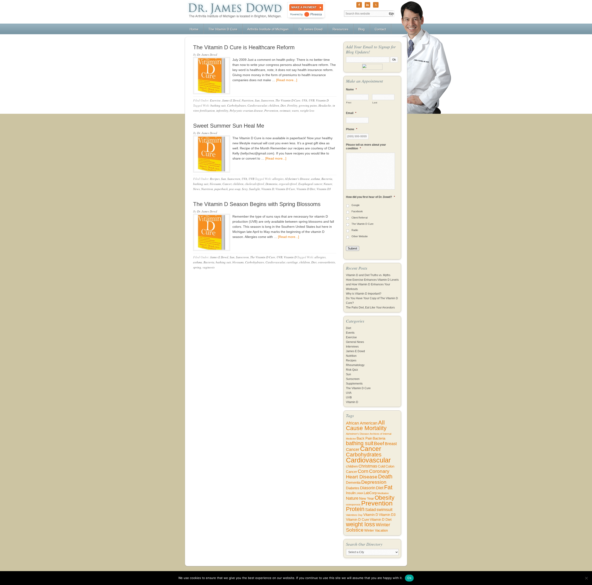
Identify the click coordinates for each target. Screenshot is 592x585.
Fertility (292, 105)
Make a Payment (303, 7)
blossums (215, 184)
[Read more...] (286, 80)
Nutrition (247, 100)
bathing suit (218, 105)
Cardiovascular (257, 105)
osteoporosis (353, 504)
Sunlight (254, 189)
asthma (315, 179)
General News (355, 342)
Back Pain (364, 438)
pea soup (234, 189)
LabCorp (370, 493)
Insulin (351, 493)
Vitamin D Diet (305, 189)
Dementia (271, 184)
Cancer (226, 184)
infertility (222, 110)
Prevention (271, 110)
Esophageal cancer (310, 184)
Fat (388, 487)
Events (350, 332)
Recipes (215, 179)
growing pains (308, 105)
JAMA (359, 493)
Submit (352, 248)
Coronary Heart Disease (367, 473)
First (348, 102)
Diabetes (352, 488)
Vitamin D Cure (285, 189)
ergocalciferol (288, 184)
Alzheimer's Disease (297, 179)
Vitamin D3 (324, 189)
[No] (586, 578)
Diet (283, 105)
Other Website (360, 236)
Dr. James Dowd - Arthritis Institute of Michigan (234, 12)
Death (385, 477)
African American (361, 423)
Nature (328, 184)
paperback (221, 189)
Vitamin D (322, 100)
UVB (311, 100)
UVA (304, 100)
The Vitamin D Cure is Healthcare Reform (244, 47)
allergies (278, 179)
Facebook (357, 211)
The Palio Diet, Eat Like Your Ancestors (370, 307)
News (196, 189)
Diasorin (367, 488)
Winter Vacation (376, 530)
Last (375, 102)
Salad (370, 509)
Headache (324, 105)
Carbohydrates (236, 105)
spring (197, 267)
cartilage (292, 262)
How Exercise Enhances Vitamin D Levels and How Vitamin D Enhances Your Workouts (372, 284)
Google (356, 205)
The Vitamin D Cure (287, 100)
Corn (363, 471)
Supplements (354, 383)
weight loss (307, 110)
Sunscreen (267, 100)
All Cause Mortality (366, 425)
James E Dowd (231, 100)
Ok (409, 578)
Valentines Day (354, 515)
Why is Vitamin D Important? (363, 293)
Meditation (383, 493)
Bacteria (326, 179)
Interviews (352, 346)
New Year (366, 498)
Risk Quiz (352, 369)
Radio (355, 230)
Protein (355, 509)
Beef (379, 443)
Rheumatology (355, 365)
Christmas (367, 466)
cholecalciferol (254, 184)
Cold (381, 466)
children (273, 105)
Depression (373, 482)
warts (295, 110)
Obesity (385, 498)
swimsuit (285, 110)
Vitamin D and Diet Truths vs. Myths (368, 275)
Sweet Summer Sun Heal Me (228, 126)
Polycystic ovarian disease (246, 110)
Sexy (245, 189)
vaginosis (209, 267)
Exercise (215, 100)
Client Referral (359, 217)
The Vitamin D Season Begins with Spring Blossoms (257, 204)
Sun (257, 100)
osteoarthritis (326, 262)
